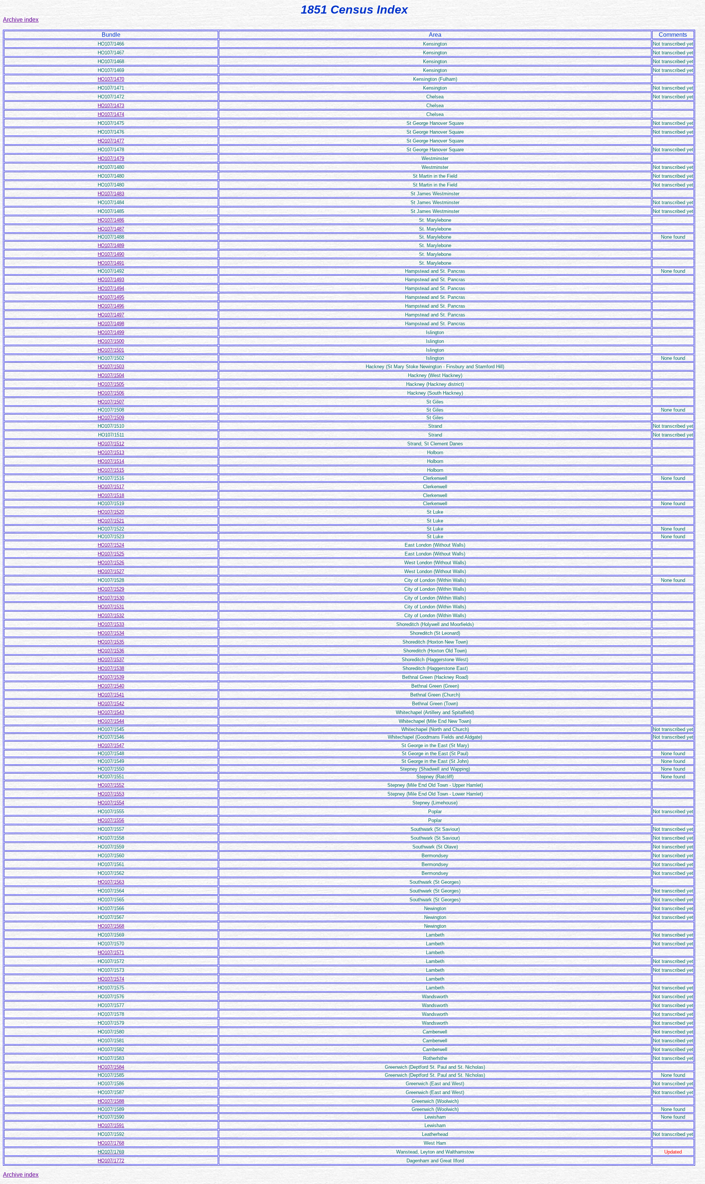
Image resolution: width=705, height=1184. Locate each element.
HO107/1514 (111, 461)
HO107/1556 (111, 820)
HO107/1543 (111, 712)
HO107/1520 (111, 512)
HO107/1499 (111, 332)
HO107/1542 (111, 703)
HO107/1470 (111, 79)
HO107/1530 (111, 598)
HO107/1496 (111, 306)
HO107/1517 (111, 486)
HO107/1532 (111, 615)
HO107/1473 (111, 105)
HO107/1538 (111, 668)
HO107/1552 (111, 785)
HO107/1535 (111, 642)
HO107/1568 (111, 926)
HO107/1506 (111, 393)
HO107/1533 (111, 624)
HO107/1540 (111, 686)
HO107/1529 (111, 589)
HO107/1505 (111, 384)
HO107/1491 (111, 263)
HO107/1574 (111, 979)
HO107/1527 (111, 571)
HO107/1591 (111, 1125)
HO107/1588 (111, 1101)
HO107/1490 (111, 254)
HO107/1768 (111, 1143)
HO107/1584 (111, 1067)
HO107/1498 (111, 323)
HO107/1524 (111, 545)
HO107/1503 (111, 366)
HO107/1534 (111, 633)
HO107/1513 (111, 452)
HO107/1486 (111, 220)
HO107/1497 (111, 315)
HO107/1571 (111, 952)
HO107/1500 (111, 341)
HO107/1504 (111, 375)
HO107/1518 (111, 495)
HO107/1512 (111, 443)
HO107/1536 (111, 650)
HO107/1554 (111, 802)
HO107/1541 (111, 695)
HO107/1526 (111, 562)
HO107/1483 (111, 193)
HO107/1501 (111, 350)
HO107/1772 (111, 1160)
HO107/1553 (111, 794)
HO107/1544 (111, 721)
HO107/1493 (111, 279)
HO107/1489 (111, 245)
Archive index (21, 20)
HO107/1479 (111, 158)
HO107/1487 (111, 229)
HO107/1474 (111, 114)
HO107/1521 (111, 521)
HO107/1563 (111, 882)
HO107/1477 (111, 141)
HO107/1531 (111, 606)
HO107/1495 (111, 297)
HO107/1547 (111, 745)
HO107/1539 (111, 677)
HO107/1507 (111, 402)
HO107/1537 (111, 659)
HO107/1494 (111, 288)
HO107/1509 (111, 417)
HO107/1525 (111, 554)
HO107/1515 (111, 470)
